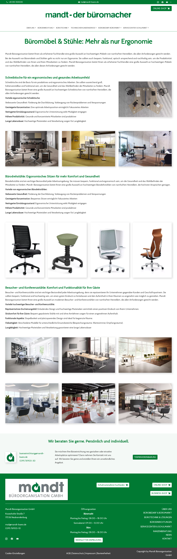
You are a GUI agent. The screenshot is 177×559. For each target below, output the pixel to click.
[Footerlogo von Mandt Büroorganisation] (46, 489)
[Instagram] (158, 2)
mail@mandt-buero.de (90, 2)
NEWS (169, 535)
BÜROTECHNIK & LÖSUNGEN (158, 517)
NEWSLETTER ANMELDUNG (88, 540)
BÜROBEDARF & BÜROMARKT (157, 512)
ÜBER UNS (167, 509)
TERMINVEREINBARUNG (145, 457)
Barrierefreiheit (104, 553)
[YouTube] (167, 2)
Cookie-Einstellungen (15, 553)
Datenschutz (78, 553)
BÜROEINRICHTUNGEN (161, 522)
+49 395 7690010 (16, 2)
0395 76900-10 (13, 528)
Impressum (90, 553)
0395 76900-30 (27, 460)
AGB (68, 553)
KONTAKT (167, 538)
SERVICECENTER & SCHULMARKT (156, 526)
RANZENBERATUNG (162, 531)
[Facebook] (162, 2)
